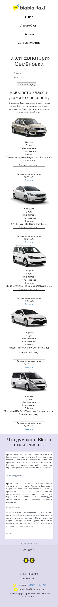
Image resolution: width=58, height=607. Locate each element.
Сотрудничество (29, 42)
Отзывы (29, 34)
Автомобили (29, 25)
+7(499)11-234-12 (37, 584)
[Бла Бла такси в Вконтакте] (26, 560)
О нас (29, 17)
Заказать (29, 180)
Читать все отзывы (29, 543)
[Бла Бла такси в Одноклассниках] (32, 560)
